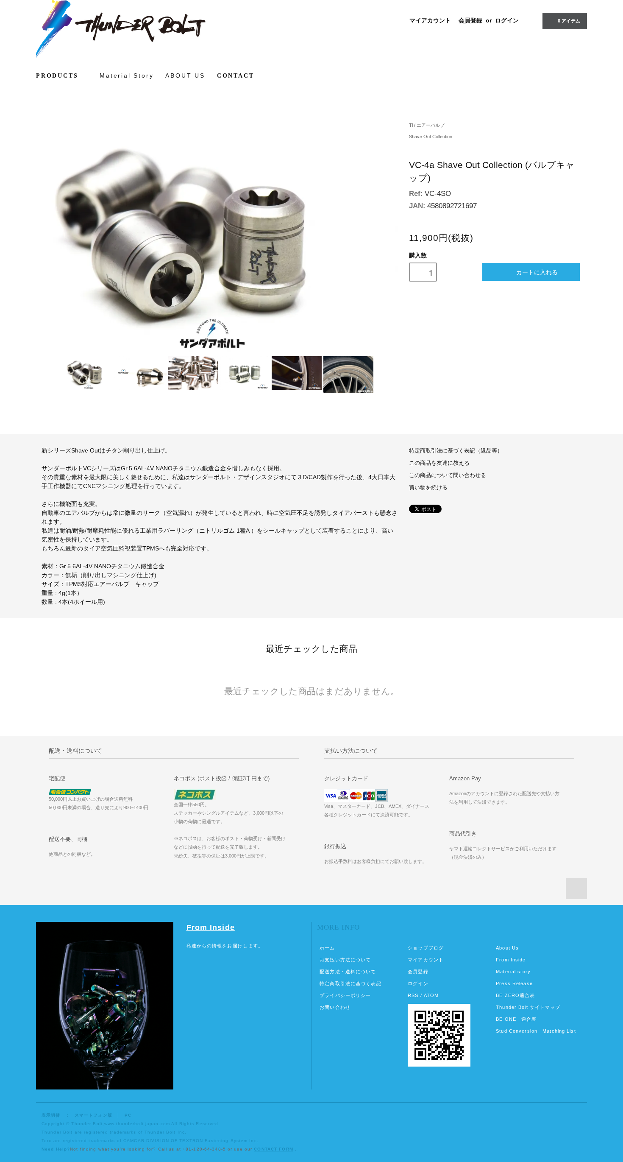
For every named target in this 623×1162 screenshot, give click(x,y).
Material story (513, 971)
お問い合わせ (335, 1007)
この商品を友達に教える (439, 463)
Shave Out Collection (430, 136)
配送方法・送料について (348, 971)
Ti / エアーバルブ (427, 125)
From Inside (210, 927)
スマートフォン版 (93, 1115)
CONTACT (235, 76)
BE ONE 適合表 (516, 1019)
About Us (507, 947)
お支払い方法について (345, 959)
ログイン (507, 20)
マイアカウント (430, 20)
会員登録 (470, 20)
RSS (413, 995)
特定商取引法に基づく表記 (350, 983)
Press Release (514, 983)
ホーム (327, 947)
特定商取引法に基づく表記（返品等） (456, 451)
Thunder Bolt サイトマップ (528, 1007)
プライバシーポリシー (345, 995)
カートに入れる (537, 272)
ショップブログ (426, 947)
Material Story (126, 75)
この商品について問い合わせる (447, 475)
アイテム (569, 20)
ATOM (431, 995)
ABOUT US (185, 75)
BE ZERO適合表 (515, 995)
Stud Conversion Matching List (536, 1031)
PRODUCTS (58, 76)
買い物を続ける (428, 488)
